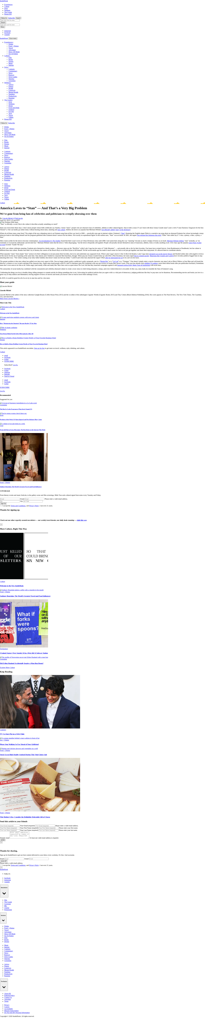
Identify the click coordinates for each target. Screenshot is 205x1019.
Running (11, 98)
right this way (82, 520)
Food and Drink (14, 108)
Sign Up (3, 503)
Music (11, 63)
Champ (6, 908)
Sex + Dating (4, 740)
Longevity (12, 90)
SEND (3, 840)
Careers (6, 1007)
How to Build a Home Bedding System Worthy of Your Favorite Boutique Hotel (24, 344)
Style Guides (13, 77)
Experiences (8, 4)
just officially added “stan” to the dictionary (115, 230)
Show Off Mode (14, 52)
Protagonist (8, 910)
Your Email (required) (27, 826)
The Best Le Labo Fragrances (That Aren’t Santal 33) (16, 409)
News (10, 73)
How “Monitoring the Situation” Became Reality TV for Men (18, 323)
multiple (147, 263)
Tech (10, 113)
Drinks (11, 44)
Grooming (12, 81)
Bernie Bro (104, 261)
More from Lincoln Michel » (9, 299)
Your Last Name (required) (29, 830)
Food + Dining (14, 46)
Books (11, 59)
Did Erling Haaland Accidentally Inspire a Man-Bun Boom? (21, 663)
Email (22, 499)
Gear (1, 426)
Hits (5, 900)
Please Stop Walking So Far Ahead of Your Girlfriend (19, 744)
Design (11, 61)
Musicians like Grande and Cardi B (162, 256)
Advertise (7, 999)
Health (11, 88)
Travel (11, 48)
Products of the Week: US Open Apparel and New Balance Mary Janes (21, 419)
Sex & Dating (13, 54)
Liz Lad (115, 261)
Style (6, 8)
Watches (11, 79)
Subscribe (11, 18)
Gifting (11, 117)
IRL (5, 906)
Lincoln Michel (7, 218)
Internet (11, 65)
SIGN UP (4, 861)
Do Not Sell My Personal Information (17, 1013)
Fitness (11, 86)
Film (10, 58)
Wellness (7, 10)
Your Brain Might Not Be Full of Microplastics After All (16, 333)
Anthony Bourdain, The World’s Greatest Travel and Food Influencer (21, 487)
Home (11, 106)
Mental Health (13, 92)
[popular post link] (18, 403)
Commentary (13, 71)
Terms (6, 1001)
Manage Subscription (11, 1011)
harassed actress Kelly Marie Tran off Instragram (133, 265)
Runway (11, 75)
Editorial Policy (9, 995)
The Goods (8, 12)
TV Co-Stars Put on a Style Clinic (12, 734)
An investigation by (50, 241)
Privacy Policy (34, 506)
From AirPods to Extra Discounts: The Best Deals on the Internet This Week (22, 430)
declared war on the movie (160, 254)
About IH (7, 993)
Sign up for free (39, 348)
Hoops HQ (8, 14)
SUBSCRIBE (9, 361)
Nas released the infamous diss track (149, 235)
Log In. (15, 365)
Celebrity (12, 69)
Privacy (6, 1005)
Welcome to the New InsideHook (9, 313)
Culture (6, 6)
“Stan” (123, 233)
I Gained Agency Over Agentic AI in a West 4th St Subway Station (24, 653)
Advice (11, 84)
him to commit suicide (141, 256)
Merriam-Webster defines (175, 241)
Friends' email (4, 838)
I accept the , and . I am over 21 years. (28, 506)
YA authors (154, 263)
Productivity (13, 96)
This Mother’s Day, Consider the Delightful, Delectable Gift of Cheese (25, 817)
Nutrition (12, 94)
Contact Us (8, 997)
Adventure (12, 50)
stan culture (61, 230)
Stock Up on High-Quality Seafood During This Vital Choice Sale (23, 755)
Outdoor (11, 110)
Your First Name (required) (29, 828)
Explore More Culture (7, 667)
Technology (4, 649)
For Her (11, 111)
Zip (21, 501)
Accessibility (8, 1009)
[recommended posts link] (24, 579)
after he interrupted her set (114, 258)
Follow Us (4, 18)
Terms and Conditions (18, 506)
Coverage (7, 904)
